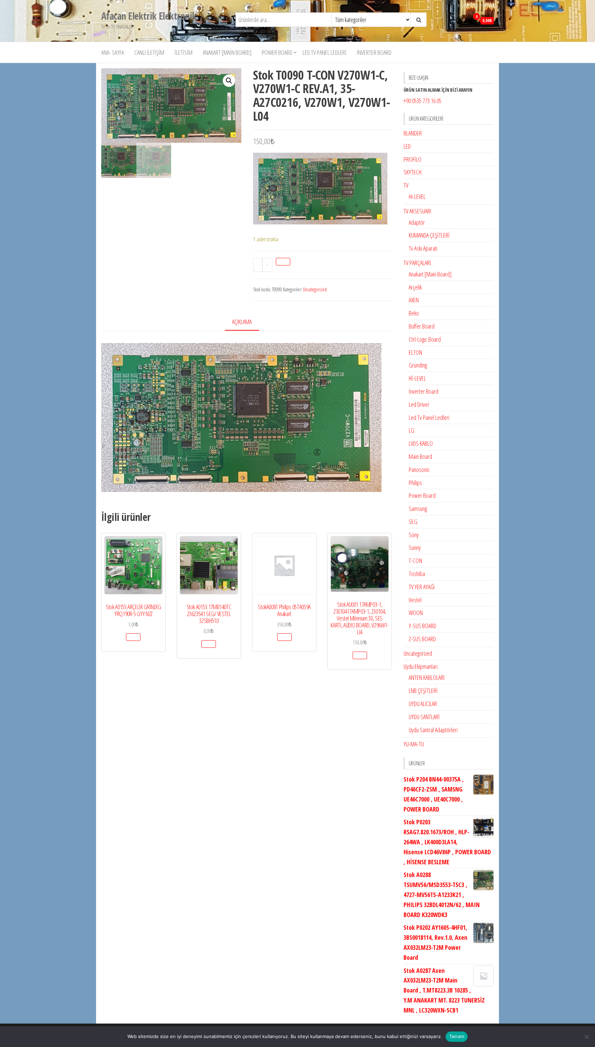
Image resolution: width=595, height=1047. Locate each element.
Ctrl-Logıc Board (425, 339)
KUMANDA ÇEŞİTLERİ (429, 235)
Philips (415, 483)
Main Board (420, 456)
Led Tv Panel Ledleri (324, 52)
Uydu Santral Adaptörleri (433, 730)
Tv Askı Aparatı (423, 248)
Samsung (418, 508)
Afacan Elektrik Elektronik (148, 15)
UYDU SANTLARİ (424, 717)
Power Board (277, 52)
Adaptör (417, 222)
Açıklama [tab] (242, 322)
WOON (416, 612)
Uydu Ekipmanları (421, 666)
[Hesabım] (459, 20)
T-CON (415, 560)
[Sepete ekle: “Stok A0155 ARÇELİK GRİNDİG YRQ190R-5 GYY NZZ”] (133, 637)
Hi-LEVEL (417, 196)
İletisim (183, 52)
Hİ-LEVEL (417, 378)
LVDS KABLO (421, 443)
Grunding (418, 365)
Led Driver (419, 404)
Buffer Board (422, 326)
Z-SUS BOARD (422, 639)
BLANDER (413, 133)
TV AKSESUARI (417, 211)
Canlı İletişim (149, 52)
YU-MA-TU (414, 744)
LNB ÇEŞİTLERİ (423, 690)
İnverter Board (374, 52)
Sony (414, 535)
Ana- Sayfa (112, 52)
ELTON (415, 352)
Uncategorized (315, 289)
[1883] (283, 261)
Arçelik (415, 287)
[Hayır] (586, 1036)
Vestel (415, 600)
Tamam (456, 1036)
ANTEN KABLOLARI (427, 677)
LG (411, 430)
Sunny (415, 547)
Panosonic (419, 469)
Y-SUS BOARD (422, 626)
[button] (229, 80)
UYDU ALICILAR (423, 703)
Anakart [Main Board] (227, 52)
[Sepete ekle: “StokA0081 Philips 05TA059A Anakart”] (284, 637)
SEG (413, 521)
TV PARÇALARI (417, 263)
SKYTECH (412, 172)
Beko (414, 313)
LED (407, 146)
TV (406, 185)
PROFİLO (412, 159)
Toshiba (417, 574)
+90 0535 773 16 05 (422, 101)
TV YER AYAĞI (422, 587)
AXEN (414, 300)
